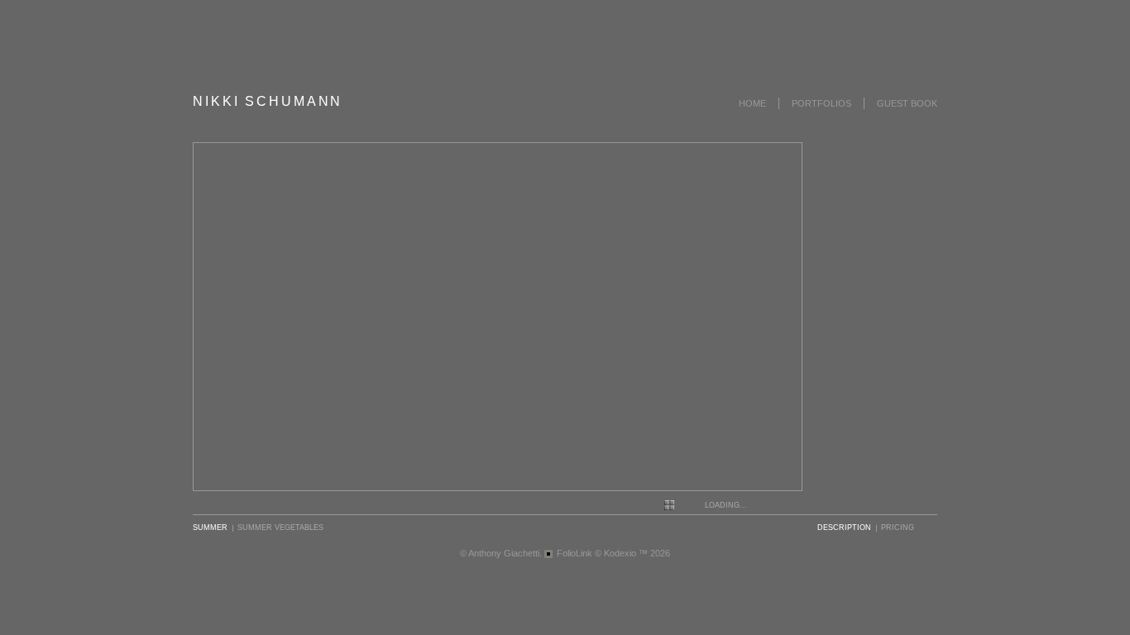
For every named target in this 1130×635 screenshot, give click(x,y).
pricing (897, 527)
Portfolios (821, 103)
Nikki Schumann (267, 101)
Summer (210, 527)
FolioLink (574, 553)
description (844, 527)
